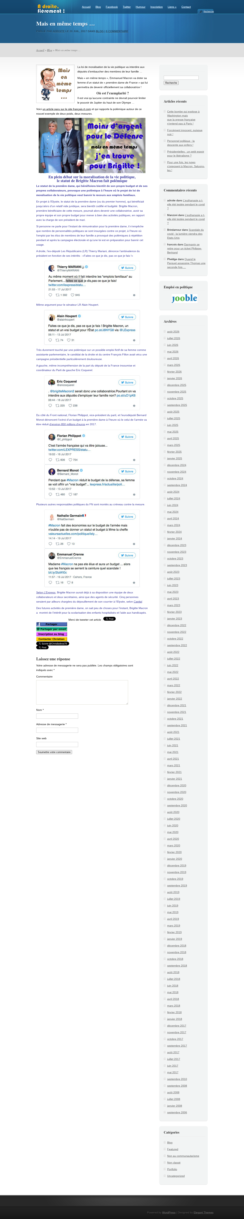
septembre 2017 (177, 1045)
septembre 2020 (177, 805)
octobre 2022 (175, 638)
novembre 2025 (176, 391)
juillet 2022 (173, 658)
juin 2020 (172, 825)
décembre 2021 (176, 705)
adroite (59, 31)
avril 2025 (173, 438)
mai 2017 (172, 1072)
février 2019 (174, 932)
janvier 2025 (174, 458)
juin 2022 (172, 665)
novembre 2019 (176, 872)
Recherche (209, 11)
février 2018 (174, 1012)
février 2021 (174, 772)
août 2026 (173, 331)
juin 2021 (172, 745)
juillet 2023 (173, 578)
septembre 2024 (177, 485)
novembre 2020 (176, 792)
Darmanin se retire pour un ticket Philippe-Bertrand (184, 248)
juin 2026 (172, 344)
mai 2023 (172, 591)
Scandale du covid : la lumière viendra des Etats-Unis (185, 233)
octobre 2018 (175, 958)
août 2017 (173, 1052)
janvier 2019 (174, 938)
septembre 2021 (177, 725)
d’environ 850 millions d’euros (67, 424)
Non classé (174, 1162)
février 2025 (174, 451)
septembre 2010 (177, 1079)
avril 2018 (173, 998)
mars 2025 (173, 445)
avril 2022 (173, 678)
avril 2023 (173, 598)
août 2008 (173, 1092)
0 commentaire (117, 31)
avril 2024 (173, 518)
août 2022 (173, 651)
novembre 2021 (176, 712)
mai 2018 (172, 992)
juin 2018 (172, 985)
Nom (40, 709)
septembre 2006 (177, 1112)
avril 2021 (173, 758)
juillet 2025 (173, 418)
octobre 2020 (175, 798)
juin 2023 (172, 585)
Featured (172, 1149)
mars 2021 (173, 765)
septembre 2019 (177, 885)
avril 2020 (173, 838)
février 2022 (174, 691)
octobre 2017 (175, 1039)
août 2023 (173, 571)
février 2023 (174, 611)
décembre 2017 (176, 1025)
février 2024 (174, 531)
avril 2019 (173, 918)
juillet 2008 (173, 1099)
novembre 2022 (176, 631)
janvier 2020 (174, 858)
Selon (45, 592)
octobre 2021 (175, 718)
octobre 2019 (175, 878)
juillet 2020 (173, 818)
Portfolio (172, 1169)
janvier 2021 (174, 778)
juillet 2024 (173, 498)
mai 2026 (172, 351)
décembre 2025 (176, 385)
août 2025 (173, 411)
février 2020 (174, 852)
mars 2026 (173, 364)
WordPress (169, 1212)
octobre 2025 (175, 398)
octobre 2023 (175, 558)
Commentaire (44, 676)
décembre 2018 (176, 945)
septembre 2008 (177, 1085)
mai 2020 (172, 832)
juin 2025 (172, 425)
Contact (186, 6)
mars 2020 (173, 845)
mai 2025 (172, 431)
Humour (140, 6)
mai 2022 (172, 671)
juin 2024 (172, 505)
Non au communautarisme (183, 1155)
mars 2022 (173, 685)
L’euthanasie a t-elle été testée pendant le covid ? (186, 204)
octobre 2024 (175, 478)
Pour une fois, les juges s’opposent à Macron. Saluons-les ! (186, 166)
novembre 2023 (176, 551)
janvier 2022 (174, 698)
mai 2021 (172, 752)
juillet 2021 (173, 738)
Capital (138, 601)
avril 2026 (173, 358)
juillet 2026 (173, 338)
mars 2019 (173, 925)
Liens (172, 6)
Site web (41, 738)
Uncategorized (176, 1175)
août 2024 (173, 491)
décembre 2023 (176, 545)
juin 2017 (172, 1065)
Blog (98, 6)
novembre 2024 (176, 471)
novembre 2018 (176, 952)
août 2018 (173, 972)
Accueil (86, 6)
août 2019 (173, 892)
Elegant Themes (204, 1212)
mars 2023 (173, 605)
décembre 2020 (176, 785)
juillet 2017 (173, 1059)
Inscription (156, 6)
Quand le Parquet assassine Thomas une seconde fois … (186, 263)
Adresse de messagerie (51, 724)
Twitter (127, 6)
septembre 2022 (177, 645)
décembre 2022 (176, 625)
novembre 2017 (176, 1032)
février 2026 (174, 371)
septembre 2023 (177, 565)
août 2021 (173, 732)
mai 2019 (172, 912)
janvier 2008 (174, 1105)
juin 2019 (172, 905)
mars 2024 (173, 525)
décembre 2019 (176, 865)
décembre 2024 (176, 465)
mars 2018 (173, 1005)
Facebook (112, 6)
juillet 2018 (173, 978)
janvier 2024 (174, 538)
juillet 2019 (173, 898)
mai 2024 (172, 511)
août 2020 (173, 812)
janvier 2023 (174, 618)
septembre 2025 (177, 405)
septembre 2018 (177, 965)
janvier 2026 (174, 378)
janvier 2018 (174, 1019)
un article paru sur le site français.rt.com (67, 109)
